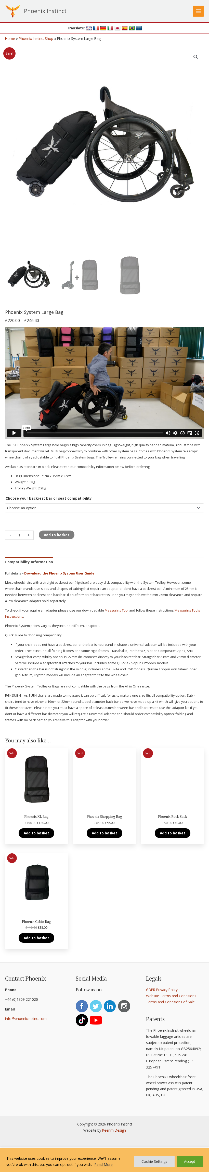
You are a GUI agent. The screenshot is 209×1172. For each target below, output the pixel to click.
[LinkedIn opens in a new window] (110, 1006)
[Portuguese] (132, 28)
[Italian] (110, 28)
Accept (189, 1161)
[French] (96, 28)
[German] (103, 28)
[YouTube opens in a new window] (96, 1020)
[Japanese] (117, 28)
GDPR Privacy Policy (162, 989)
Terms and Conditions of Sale (170, 1001)
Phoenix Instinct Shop (36, 38)
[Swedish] (139, 28)
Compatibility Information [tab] (29, 561)
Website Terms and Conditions (171, 995)
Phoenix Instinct (45, 11)
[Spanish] (125, 28)
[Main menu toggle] (198, 11)
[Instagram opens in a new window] (124, 1006)
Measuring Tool (116, 610)
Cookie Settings (154, 1161)
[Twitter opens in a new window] (96, 1006)
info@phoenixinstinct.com (26, 1018)
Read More (103, 1164)
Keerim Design (114, 1130)
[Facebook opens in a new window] (82, 1006)
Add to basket (56, 534)
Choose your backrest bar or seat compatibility (49, 498)
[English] (89, 28)
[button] (195, 57)
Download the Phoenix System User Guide (59, 573)
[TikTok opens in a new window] (82, 1020)
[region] (104, 1160)
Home (10, 38)
